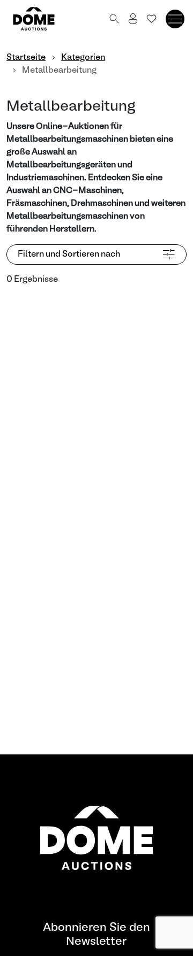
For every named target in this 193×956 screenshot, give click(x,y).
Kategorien (83, 57)
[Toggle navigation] (175, 18)
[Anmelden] (133, 19)
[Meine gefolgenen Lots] (151, 18)
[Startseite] (40, 18)
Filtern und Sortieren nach (69, 254)
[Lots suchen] (114, 18)
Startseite (26, 57)
